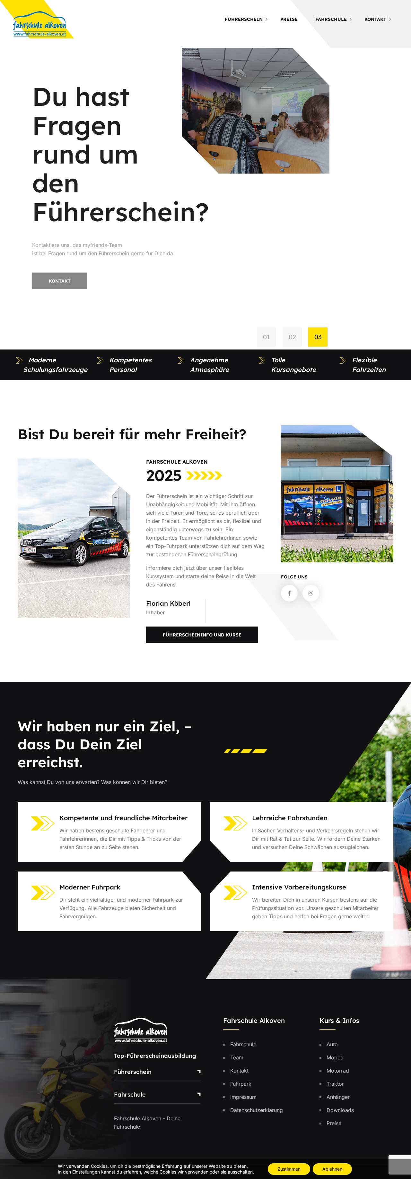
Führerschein (244, 19)
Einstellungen (86, 1172)
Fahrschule (331, 19)
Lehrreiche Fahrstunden (290, 818)
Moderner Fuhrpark (89, 887)
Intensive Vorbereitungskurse (299, 887)
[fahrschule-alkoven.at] (39, 23)
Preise (289, 19)
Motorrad (338, 1070)
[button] (270, 337)
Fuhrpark (240, 1084)
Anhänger (338, 1097)
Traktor (335, 1084)
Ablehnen (332, 1169)
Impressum (243, 1097)
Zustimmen (289, 1169)
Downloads (340, 1110)
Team (236, 1057)
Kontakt (375, 19)
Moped (335, 1057)
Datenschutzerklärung (256, 1110)
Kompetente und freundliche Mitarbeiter (123, 818)
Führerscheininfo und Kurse (202, 635)
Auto (332, 1044)
